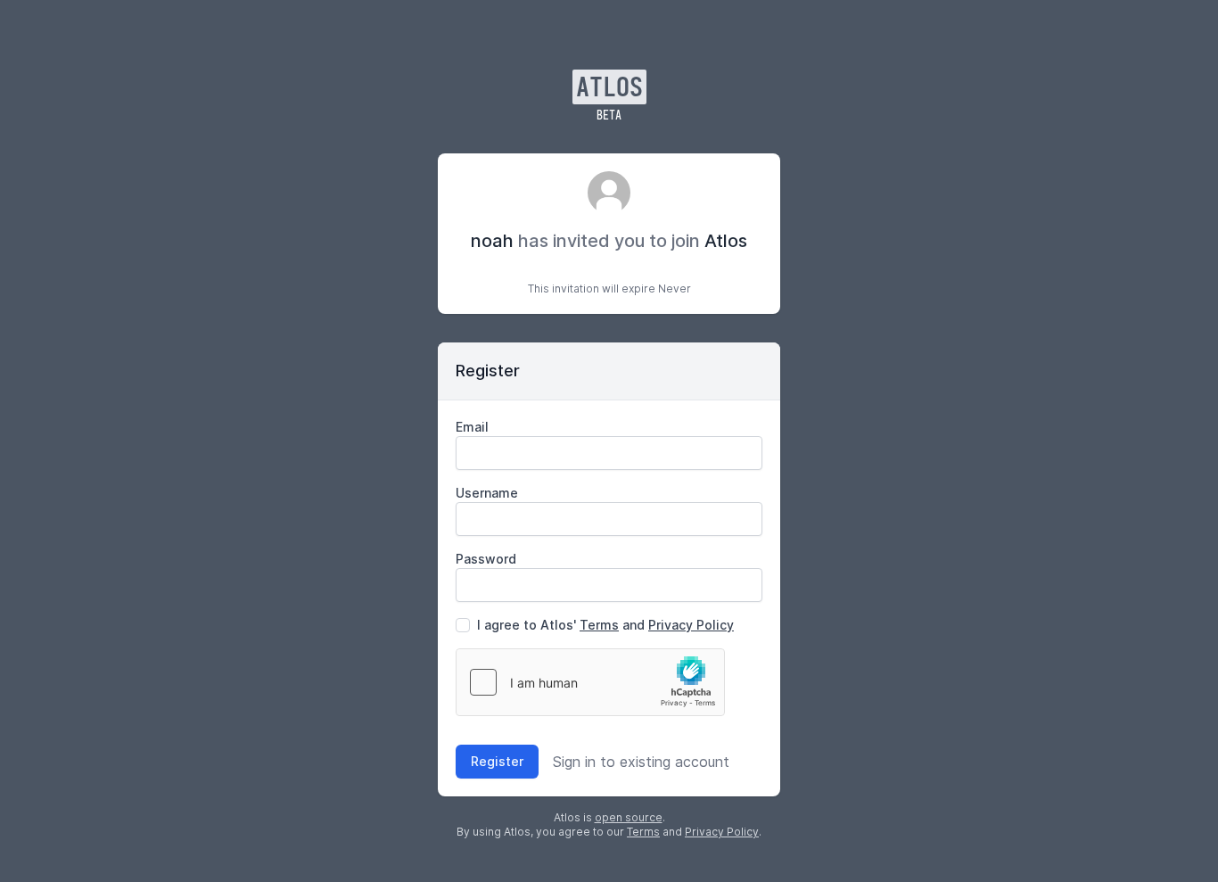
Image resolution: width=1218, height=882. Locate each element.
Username (487, 492)
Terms (599, 624)
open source (628, 817)
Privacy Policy (691, 624)
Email (472, 426)
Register (497, 761)
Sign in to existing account (641, 762)
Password (486, 558)
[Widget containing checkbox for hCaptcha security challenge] (590, 682)
